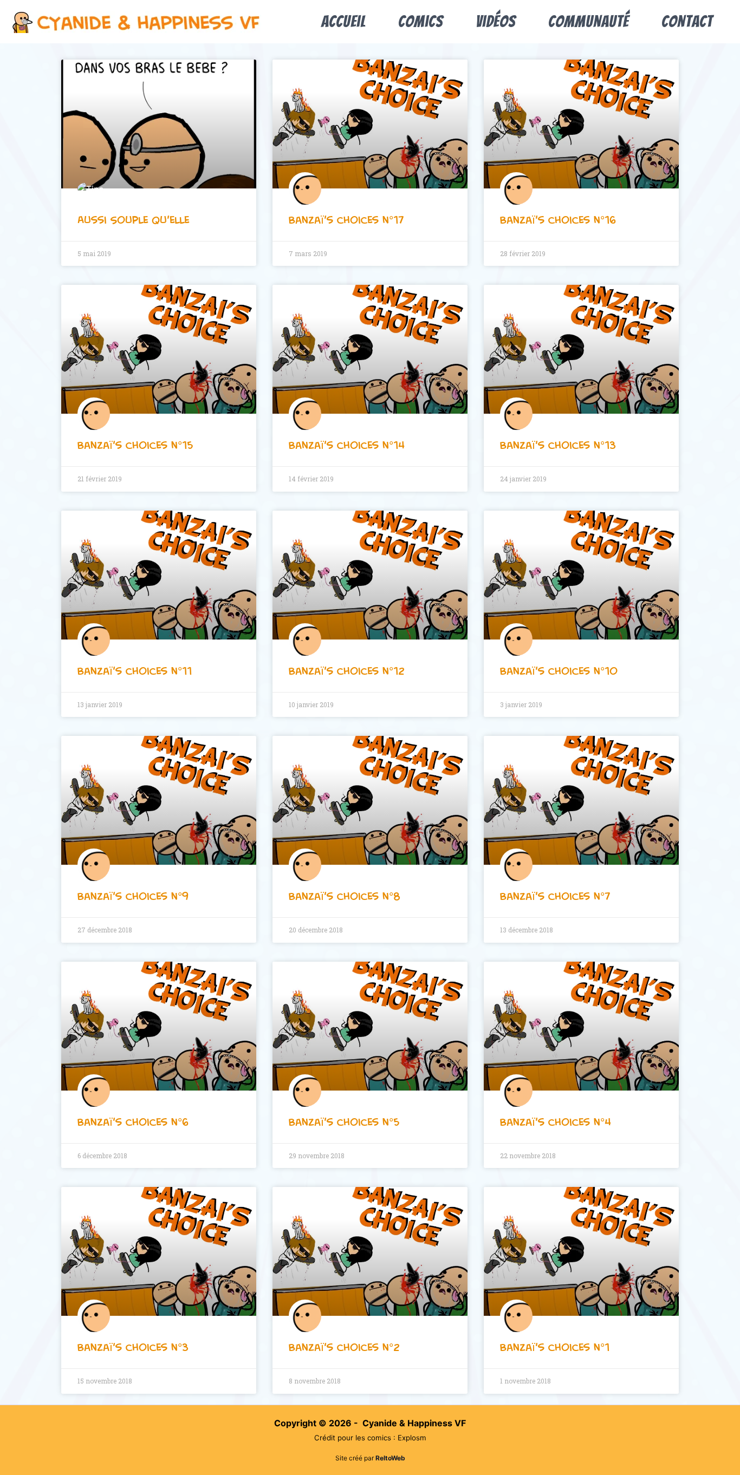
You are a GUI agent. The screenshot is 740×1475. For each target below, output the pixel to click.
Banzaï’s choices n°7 (555, 896)
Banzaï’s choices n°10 (559, 671)
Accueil (343, 21)
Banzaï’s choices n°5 (344, 1122)
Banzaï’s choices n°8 (344, 896)
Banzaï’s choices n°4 (555, 1122)
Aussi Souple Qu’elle (133, 220)
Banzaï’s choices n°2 (344, 1347)
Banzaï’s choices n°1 (554, 1347)
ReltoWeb (390, 1458)
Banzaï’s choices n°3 (133, 1347)
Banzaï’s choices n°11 (134, 671)
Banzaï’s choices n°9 (133, 896)
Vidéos (496, 21)
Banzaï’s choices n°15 (135, 445)
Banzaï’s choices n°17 (346, 220)
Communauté (588, 21)
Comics (420, 21)
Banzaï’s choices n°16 (558, 220)
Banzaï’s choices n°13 (558, 445)
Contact (687, 21)
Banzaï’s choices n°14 (347, 445)
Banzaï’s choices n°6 (133, 1122)
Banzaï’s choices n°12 (347, 671)
